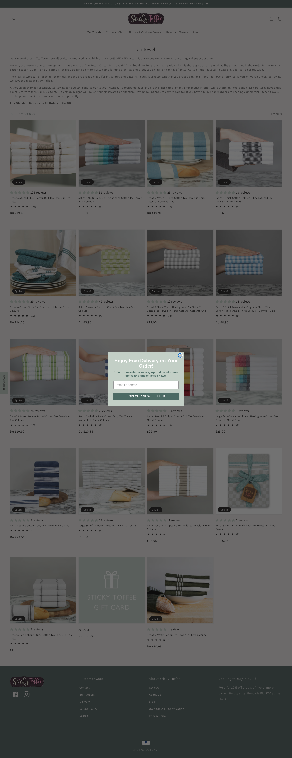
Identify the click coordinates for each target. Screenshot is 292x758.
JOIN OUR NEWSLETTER (146, 396)
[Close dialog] (180, 355)
